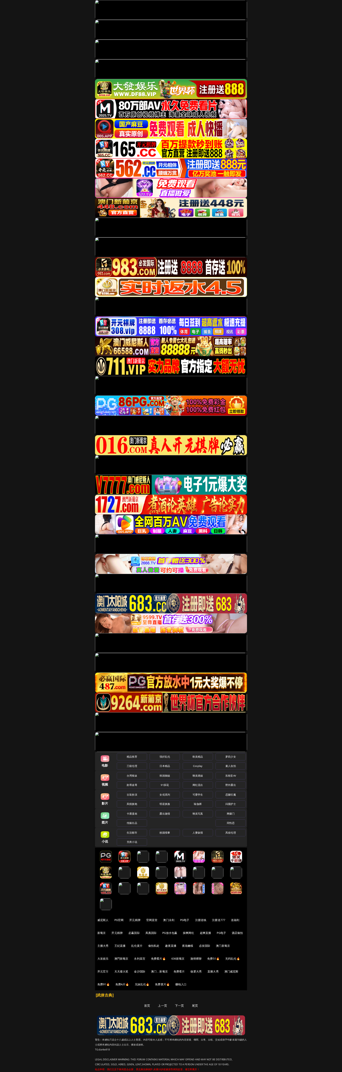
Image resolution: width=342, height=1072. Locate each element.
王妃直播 (120, 946)
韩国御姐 (165, 775)
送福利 (235, 920)
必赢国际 (134, 933)
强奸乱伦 (165, 756)
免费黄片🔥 (162, 984)
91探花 (165, 785)
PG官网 (119, 920)
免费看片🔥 (158, 958)
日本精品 (165, 766)
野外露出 (230, 785)
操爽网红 (188, 933)
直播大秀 (213, 971)
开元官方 (103, 971)
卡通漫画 (132, 813)
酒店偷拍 (237, 933)
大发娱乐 (103, 958)
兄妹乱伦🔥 (142, 984)
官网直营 (152, 920)
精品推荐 (132, 756)
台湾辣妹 (132, 775)
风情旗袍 (132, 804)
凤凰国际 (151, 933)
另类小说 (132, 842)
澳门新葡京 (223, 946)
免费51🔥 (213, 958)
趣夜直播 (170, 946)
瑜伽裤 (197, 804)
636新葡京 (178, 958)
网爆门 (231, 813)
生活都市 (132, 832)
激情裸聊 (196, 958)
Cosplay (197, 766)
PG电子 (184, 920)
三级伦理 (132, 766)
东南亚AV (230, 775)
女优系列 (165, 794)
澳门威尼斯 (231, 971)
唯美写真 (198, 813)
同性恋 (231, 823)
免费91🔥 (103, 984)
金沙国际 (139, 971)
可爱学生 (198, 794)
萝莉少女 (230, 756)
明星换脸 (165, 804)
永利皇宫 (139, 958)
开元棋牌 (135, 920)
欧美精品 (198, 756)
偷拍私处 (154, 946)
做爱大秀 (196, 971)
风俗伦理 (230, 832)
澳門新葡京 (121, 958)
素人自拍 (230, 766)
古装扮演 (132, 794)
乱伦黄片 (136, 946)
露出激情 (165, 813)
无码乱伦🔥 (232, 958)
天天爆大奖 (121, 971)
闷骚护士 (230, 804)
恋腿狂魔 (230, 794)
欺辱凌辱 (132, 785)
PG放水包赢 (169, 933)
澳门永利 (168, 920)
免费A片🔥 (122, 984)
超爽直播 (205, 933)
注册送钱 (200, 920)
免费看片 (179, 971)
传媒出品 (132, 823)
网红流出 (198, 785)
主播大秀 (103, 946)
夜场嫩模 (187, 946)
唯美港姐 (198, 775)
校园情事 (165, 832)
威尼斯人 (103, 920)
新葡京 (101, 933)
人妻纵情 (198, 832)
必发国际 (204, 946)
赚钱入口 (181, 984)
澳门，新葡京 (159, 971)
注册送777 (218, 920)
